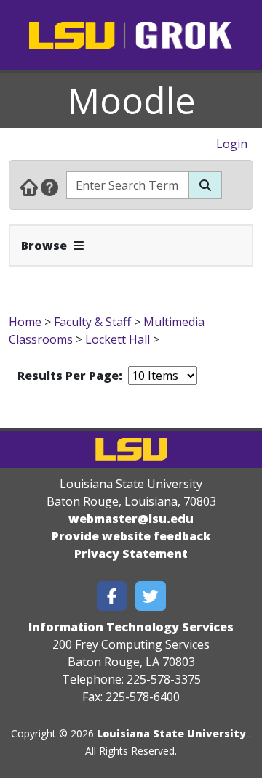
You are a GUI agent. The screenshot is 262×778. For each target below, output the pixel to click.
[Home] (29, 187)
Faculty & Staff (92, 322)
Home (25, 322)
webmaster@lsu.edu (131, 519)
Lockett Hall (117, 339)
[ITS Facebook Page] (112, 596)
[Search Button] (205, 185)
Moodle (131, 100)
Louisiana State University (171, 733)
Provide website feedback (131, 536)
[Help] (49, 187)
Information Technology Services (131, 627)
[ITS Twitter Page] (150, 596)
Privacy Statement (131, 554)
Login (231, 144)
